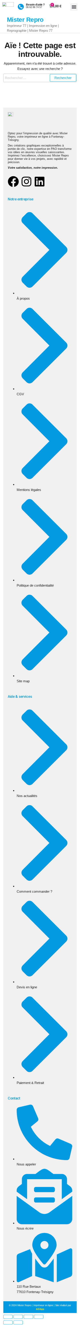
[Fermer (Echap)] (38, 1317)
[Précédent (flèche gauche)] (8, 1323)
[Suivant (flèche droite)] (18, 1323)
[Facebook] (13, 181)
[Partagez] (28, 1317)
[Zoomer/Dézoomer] (8, 1317)
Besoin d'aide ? (35, 4)
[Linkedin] (39, 181)
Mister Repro (25, 19)
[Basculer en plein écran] (18, 1317)
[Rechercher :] (40, 78)
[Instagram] (26, 181)
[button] (74, 7)
